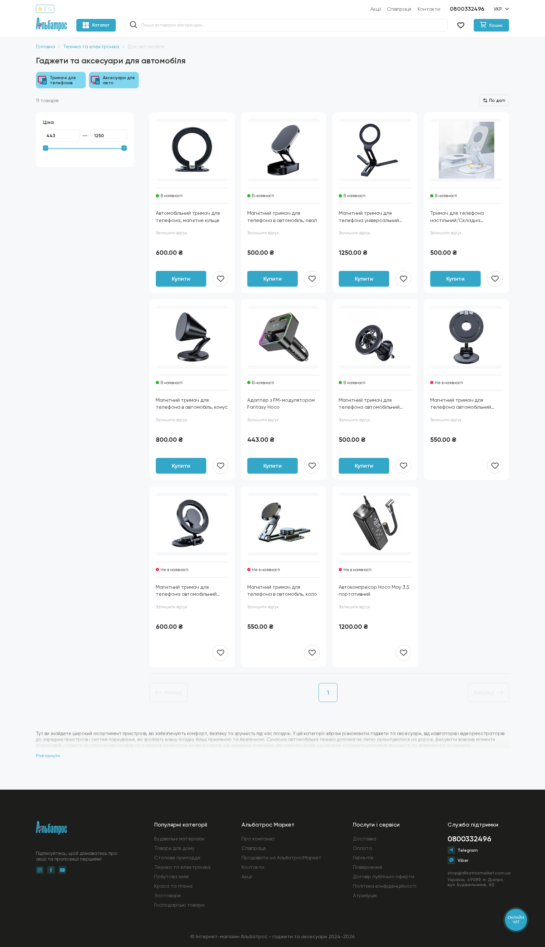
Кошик (496, 25)
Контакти (429, 9)
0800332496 (467, 8)
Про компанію (258, 839)
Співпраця (399, 9)
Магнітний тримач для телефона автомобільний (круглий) (369, 404)
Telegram (468, 850)
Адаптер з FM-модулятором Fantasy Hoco (281, 403)
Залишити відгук (171, 233)
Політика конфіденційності (384, 886)
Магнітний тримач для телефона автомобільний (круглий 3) (460, 404)
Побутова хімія (171, 877)
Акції (375, 9)
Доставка (364, 839)
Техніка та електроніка (91, 47)
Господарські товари (179, 905)
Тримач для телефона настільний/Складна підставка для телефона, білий (460, 217)
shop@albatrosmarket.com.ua (478, 872)
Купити (181, 278)
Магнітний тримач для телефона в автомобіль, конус (192, 403)
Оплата (362, 848)
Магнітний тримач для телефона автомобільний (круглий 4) (186, 591)
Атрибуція (365, 895)
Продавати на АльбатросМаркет (281, 858)
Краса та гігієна (173, 886)
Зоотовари (167, 895)
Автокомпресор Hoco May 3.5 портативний (374, 590)
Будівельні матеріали (179, 839)
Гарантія (363, 858)
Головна (45, 47)
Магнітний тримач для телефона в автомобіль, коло (282, 590)
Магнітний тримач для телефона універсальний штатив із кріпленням (369, 217)
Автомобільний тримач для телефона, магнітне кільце (188, 216)
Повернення (367, 867)
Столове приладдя (177, 858)
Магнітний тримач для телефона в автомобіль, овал (282, 216)
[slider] (45, 148)
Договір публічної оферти (383, 877)
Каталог (100, 25)
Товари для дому (174, 848)
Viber (463, 860)
